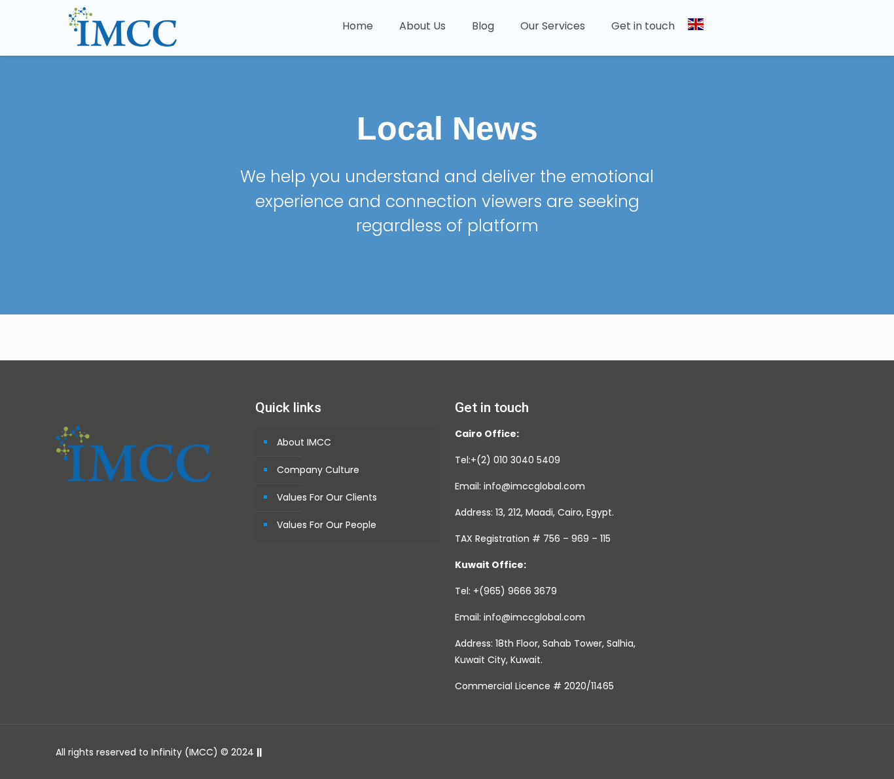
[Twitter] (738, 752)
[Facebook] (720, 752)
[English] (696, 27)
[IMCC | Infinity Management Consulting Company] (123, 26)
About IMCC (304, 442)
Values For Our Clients (327, 497)
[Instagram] (791, 752)
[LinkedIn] (773, 752)
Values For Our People (326, 524)
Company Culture (318, 469)
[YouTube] (755, 752)
